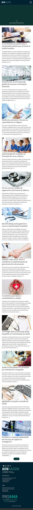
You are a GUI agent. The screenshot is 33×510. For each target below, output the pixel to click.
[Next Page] (16, 459)
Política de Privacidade (16, 505)
